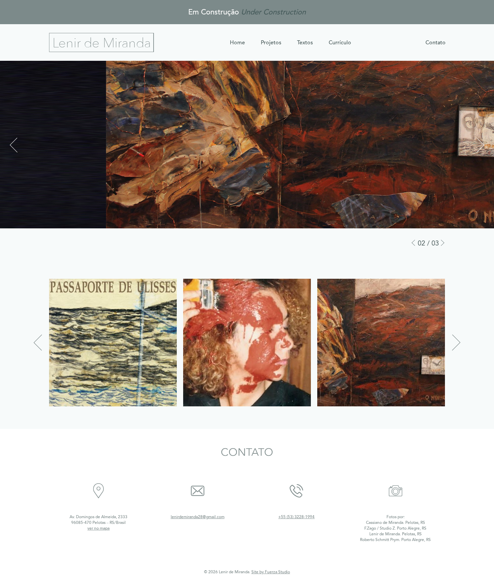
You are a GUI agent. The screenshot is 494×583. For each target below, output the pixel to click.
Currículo (340, 42)
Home (237, 42)
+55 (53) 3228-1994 (296, 516)
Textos (305, 42)
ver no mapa (98, 528)
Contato (435, 42)
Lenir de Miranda (101, 42)
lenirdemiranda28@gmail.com (197, 516)
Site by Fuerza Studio (270, 572)
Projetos (271, 42)
